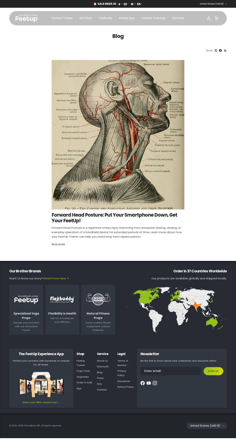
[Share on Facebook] (220, 50)
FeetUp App (127, 18)
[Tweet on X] (215, 50)
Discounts (103, 366)
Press (100, 378)
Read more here (55, 278)
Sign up (213, 371)
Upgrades (83, 377)
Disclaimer (123, 381)
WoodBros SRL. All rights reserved (42, 425)
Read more (58, 244)
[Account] (209, 18)
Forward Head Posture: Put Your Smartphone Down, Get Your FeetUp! (114, 218)
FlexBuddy (105, 18)
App (79, 388)
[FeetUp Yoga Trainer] (26, 18)
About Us (102, 361)
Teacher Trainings (153, 18)
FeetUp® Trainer (62, 18)
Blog (99, 372)
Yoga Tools (83, 371)
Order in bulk (84, 382)
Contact (102, 389)
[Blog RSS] (225, 50)
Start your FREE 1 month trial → (41, 402)
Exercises (178, 18)
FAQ (99, 384)
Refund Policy (125, 387)
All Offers (85, 18)
